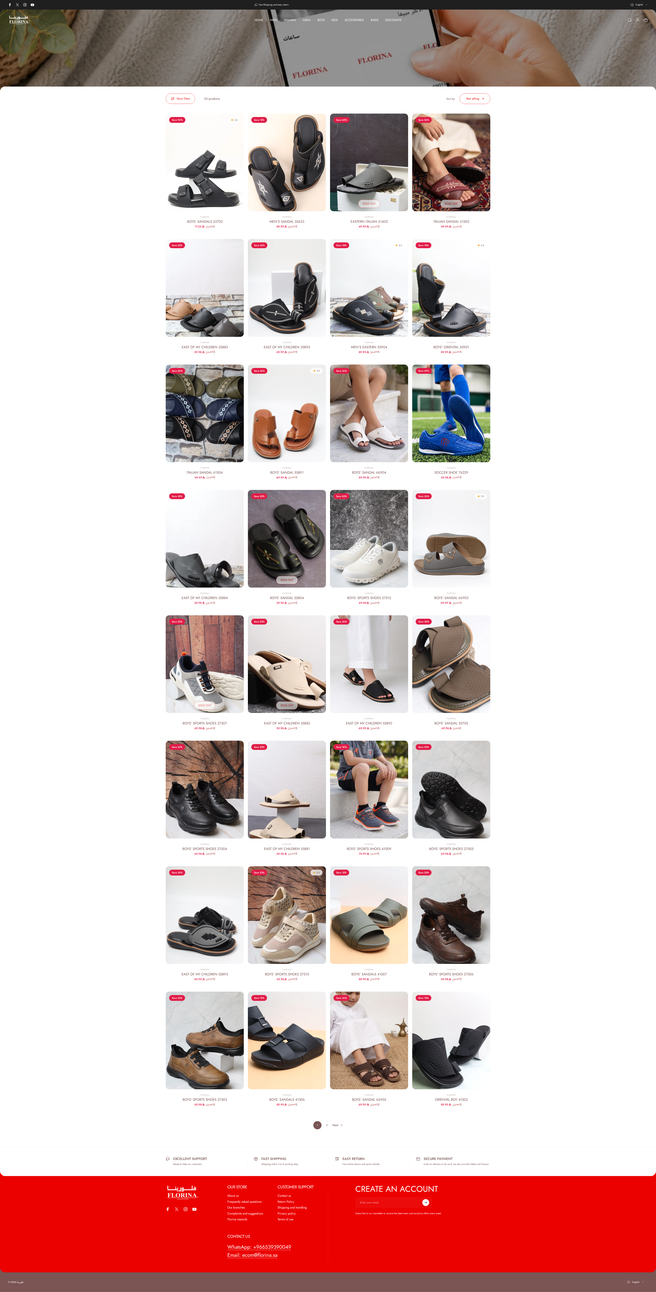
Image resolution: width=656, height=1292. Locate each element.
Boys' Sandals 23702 (205, 221)
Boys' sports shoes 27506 (451, 974)
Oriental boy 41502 (451, 1099)
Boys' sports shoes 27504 (204, 848)
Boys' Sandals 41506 (287, 1099)
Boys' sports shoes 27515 (287, 974)
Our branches (236, 1208)
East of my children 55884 (205, 597)
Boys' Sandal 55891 (287, 472)
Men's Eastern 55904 (369, 347)
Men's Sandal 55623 (287, 221)
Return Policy (286, 1202)
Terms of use (285, 1219)
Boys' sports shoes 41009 (369, 848)
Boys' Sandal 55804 (287, 597)
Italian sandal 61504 (205, 472)
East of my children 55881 (287, 848)
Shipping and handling (292, 1208)
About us (233, 1196)
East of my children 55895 (287, 347)
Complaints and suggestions (245, 1214)
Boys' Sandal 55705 (451, 723)
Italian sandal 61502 (451, 221)
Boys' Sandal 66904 (369, 472)
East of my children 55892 (369, 723)
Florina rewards (237, 1219)
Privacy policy (287, 1214)
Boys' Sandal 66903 (451, 597)
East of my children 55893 (205, 974)
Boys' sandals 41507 (369, 974)
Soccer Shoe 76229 (451, 472)
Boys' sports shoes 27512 (369, 597)
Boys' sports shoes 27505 (451, 848)
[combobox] (639, 5)
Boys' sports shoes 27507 (205, 723)
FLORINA (204, 217)
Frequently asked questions (244, 1202)
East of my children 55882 (287, 723)
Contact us (284, 1196)
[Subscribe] (425, 1202)
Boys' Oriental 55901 (451, 347)
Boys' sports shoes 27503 (205, 1099)
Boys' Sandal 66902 (369, 1099)
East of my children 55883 (205, 347)
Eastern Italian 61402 (369, 221)
